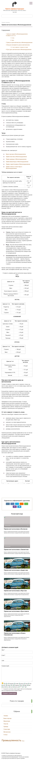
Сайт (3, 660)
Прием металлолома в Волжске (15, 529)
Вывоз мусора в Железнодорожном (16, 154)
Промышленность (11, 740)
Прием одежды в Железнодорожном (16, 159)
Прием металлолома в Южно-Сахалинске (15, 634)
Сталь (12, 38)
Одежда (6, 726)
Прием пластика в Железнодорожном (16, 156)
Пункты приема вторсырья (14, 9)
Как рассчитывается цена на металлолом (18, 45)
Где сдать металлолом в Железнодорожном (19, 49)
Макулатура (7, 721)
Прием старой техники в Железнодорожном (18, 164)
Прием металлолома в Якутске (15, 591)
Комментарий (5, 666)
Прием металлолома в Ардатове (16, 570)
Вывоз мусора (7, 718)
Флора (23, 740)
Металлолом (7, 732)
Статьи (5, 734)
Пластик (6, 724)
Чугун (12, 40)
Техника (6, 715)
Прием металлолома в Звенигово (16, 549)
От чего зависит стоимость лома (19, 47)
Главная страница (6, 22)
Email (3, 655)
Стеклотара (7, 729)
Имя (3, 650)
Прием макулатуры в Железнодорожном (17, 161)
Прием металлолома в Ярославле (16, 611)
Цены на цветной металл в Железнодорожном (19, 42)
